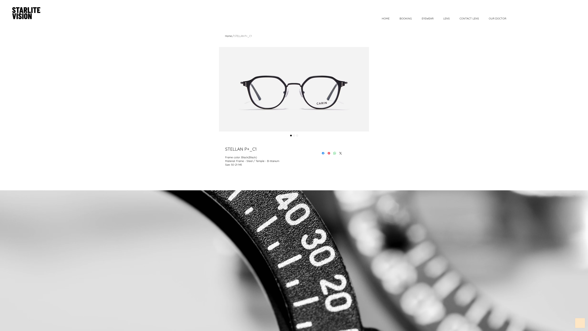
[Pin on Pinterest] (329, 153)
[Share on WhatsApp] (335, 153)
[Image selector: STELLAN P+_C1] (290, 135)
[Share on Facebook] (323, 153)
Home (228, 36)
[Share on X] (340, 153)
